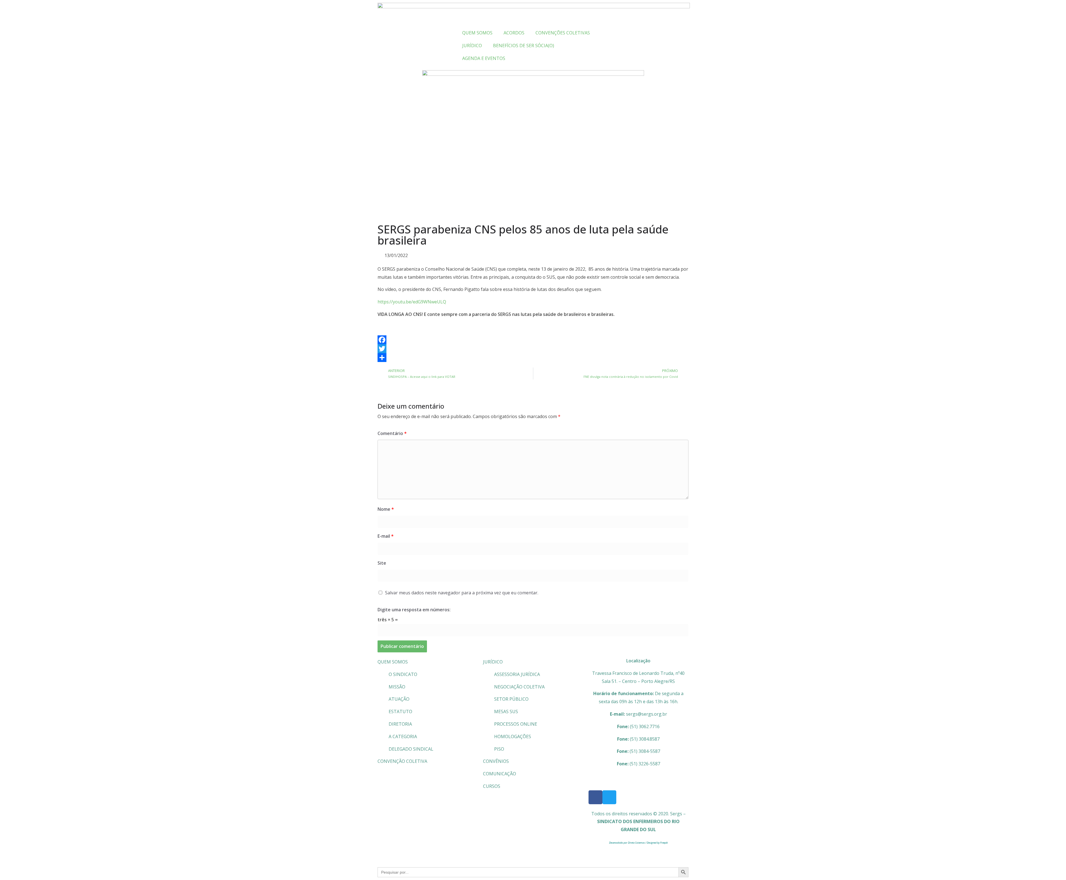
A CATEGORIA (403, 736)
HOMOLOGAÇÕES (512, 736)
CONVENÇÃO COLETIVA (402, 761)
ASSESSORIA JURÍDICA (517, 674)
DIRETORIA (400, 724)
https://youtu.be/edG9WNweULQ (412, 302)
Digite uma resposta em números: (414, 610)
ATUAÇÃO (399, 699)
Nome (386, 509)
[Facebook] (533, 339)
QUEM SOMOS (393, 662)
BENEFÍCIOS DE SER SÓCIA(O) (523, 45)
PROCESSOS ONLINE (515, 724)
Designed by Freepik (657, 842)
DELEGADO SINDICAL (411, 749)
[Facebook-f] (595, 797)
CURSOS (491, 786)
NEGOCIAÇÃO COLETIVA (519, 687)
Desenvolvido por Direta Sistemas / (628, 842)
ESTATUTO (400, 711)
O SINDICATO (403, 674)
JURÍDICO (493, 662)
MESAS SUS (506, 711)
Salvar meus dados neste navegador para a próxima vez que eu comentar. (461, 593)
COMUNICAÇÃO (499, 774)
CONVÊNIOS (496, 761)
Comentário (392, 433)
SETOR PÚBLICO (511, 699)
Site (382, 563)
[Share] (533, 357)
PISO (499, 749)
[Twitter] (533, 348)
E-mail (386, 536)
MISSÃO (397, 687)
